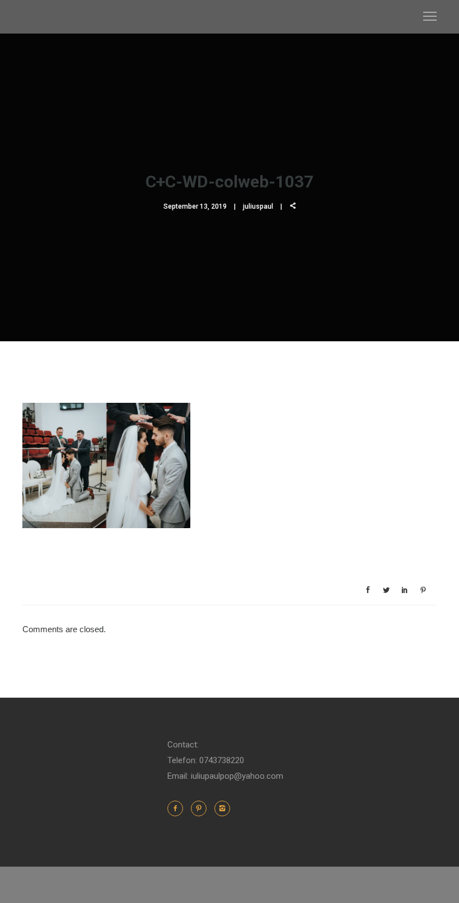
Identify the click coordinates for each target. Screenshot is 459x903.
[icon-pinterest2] (201, 808)
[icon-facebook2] (178, 808)
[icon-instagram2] (222, 808)
